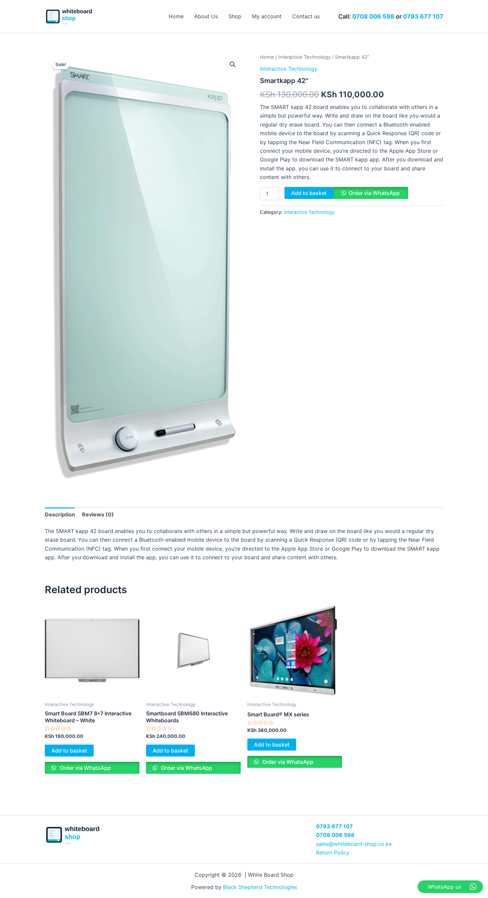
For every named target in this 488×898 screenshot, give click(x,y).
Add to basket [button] (69, 750)
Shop (234, 16)
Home (176, 16)
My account (267, 16)
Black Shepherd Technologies (260, 887)
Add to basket (309, 193)
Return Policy (332, 852)
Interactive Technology (304, 57)
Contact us (306, 16)
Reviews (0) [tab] (98, 514)
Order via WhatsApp (374, 193)
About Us (206, 16)
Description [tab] (60, 514)
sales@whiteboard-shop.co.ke (354, 844)
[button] (233, 64)
